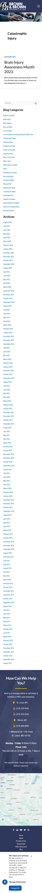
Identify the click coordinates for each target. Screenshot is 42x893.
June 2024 (6, 314)
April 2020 (6, 485)
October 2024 (7, 298)
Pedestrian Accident (10, 173)
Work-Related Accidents (11, 203)
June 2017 (6, 561)
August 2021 (7, 428)
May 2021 (6, 435)
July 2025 (6, 272)
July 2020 (6, 473)
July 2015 (6, 610)
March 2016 (7, 580)
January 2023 (7, 367)
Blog (21, 849)
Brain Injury (7, 119)
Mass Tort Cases (9, 157)
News (5, 169)
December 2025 (8, 253)
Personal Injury (8, 176)
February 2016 (8, 583)
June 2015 (6, 614)
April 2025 (6, 283)
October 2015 (7, 599)
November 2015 (8, 595)
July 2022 (6, 386)
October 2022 (7, 374)
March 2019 (7, 530)
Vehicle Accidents (9, 199)
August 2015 (7, 606)
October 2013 (7, 656)
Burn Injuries (7, 123)
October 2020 (7, 462)
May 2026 (6, 234)
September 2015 (8, 602)
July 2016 (6, 572)
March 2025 (7, 287)
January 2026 (7, 249)
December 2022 (8, 371)
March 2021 (7, 443)
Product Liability (8, 180)
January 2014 (7, 644)
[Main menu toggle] (38, 6)
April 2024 (6, 321)
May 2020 (6, 481)
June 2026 (6, 230)
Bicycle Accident (8, 116)
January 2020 (7, 496)
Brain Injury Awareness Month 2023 (19, 67)
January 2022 (7, 409)
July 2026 (6, 226)
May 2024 (6, 317)
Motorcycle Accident (10, 165)
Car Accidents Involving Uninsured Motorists (18, 134)
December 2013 (8, 648)
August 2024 (7, 306)
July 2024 (6, 310)
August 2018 (7, 553)
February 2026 (8, 245)
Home (21, 835)
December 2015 (8, 591)
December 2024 (8, 291)
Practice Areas (21, 841)
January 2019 (7, 538)
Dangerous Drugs (9, 146)
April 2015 (6, 621)
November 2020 (8, 458)
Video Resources (21, 847)
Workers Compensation (11, 207)
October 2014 (7, 629)
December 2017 (8, 557)
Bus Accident (7, 127)
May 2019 (6, 523)
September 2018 (8, 549)
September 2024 (8, 302)
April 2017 (6, 564)
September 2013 (8, 659)
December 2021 (8, 412)
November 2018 (8, 546)
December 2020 (8, 454)
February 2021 (8, 447)
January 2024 (7, 333)
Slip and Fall (7, 184)
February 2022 (8, 405)
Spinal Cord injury (9, 188)
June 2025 (6, 276)
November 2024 (8, 295)
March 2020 (7, 488)
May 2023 (6, 355)
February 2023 (8, 363)
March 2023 (7, 359)
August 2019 (7, 515)
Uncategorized (8, 195)
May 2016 (6, 576)
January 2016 (7, 587)
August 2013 (7, 663)
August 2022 (7, 382)
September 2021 (8, 424)
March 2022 (7, 401)
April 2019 (6, 526)
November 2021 (8, 416)
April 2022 (6, 397)
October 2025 (7, 260)
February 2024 (8, 329)
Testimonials (21, 844)
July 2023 (6, 348)
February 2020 (8, 492)
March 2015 (7, 625)
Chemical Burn (8, 142)
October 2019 (7, 507)
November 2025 (8, 257)
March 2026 (7, 241)
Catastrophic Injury (10, 57)
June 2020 (6, 477)
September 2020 (8, 466)
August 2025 (7, 268)
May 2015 (6, 618)
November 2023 (8, 340)
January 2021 (7, 450)
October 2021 (7, 420)
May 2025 (6, 279)
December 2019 (8, 500)
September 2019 (8, 511)
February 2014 (8, 640)
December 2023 (8, 336)
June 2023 (6, 352)
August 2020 (7, 469)
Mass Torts (7, 161)
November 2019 (8, 504)
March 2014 (7, 637)
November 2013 (8, 652)
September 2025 (8, 264)
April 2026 (6, 238)
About (21, 838)
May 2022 (6, 393)
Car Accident (7, 131)
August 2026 (7, 222)
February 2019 (8, 534)
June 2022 (6, 390)
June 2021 (6, 431)
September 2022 (8, 378)
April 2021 (6, 439)
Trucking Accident (9, 192)
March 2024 (7, 325)
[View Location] (15, 702)
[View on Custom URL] (21, 799)
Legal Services (8, 154)
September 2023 (8, 344)
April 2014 (6, 633)
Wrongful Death (8, 211)
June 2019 (6, 519)
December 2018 (8, 542)
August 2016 (7, 568)
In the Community (9, 150)
